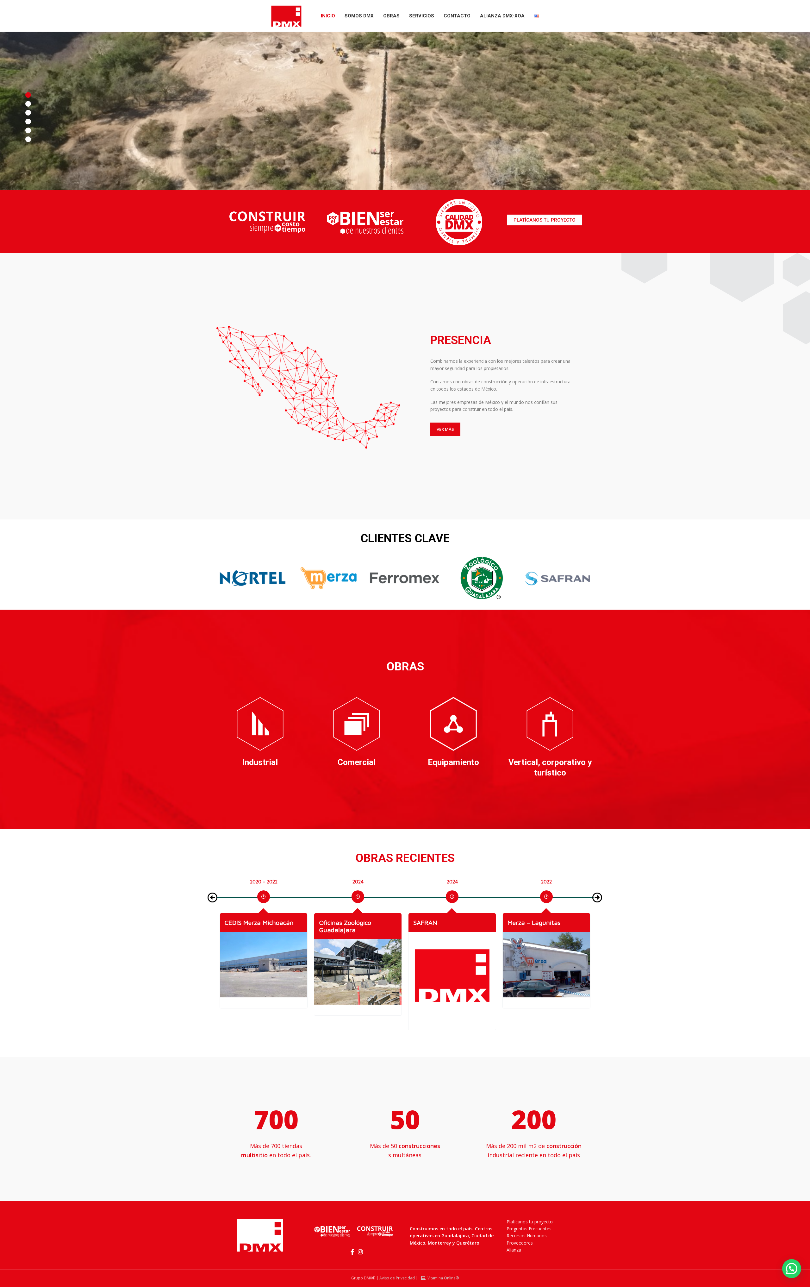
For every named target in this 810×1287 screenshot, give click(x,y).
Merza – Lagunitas (439, 922)
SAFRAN (331, 922)
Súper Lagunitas (531, 922)
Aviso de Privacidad (397, 1278)
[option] (263, 894)
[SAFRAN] (358, 975)
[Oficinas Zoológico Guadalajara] (263, 972)
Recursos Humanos (527, 1236)
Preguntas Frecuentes (529, 1229)
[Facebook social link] (352, 1252)
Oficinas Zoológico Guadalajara (251, 926)
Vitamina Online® (443, 1278)
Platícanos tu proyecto (530, 1222)
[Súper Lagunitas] (546, 964)
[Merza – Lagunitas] (452, 964)
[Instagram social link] (360, 1252)
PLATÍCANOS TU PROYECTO (545, 220)
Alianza (514, 1250)
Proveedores (520, 1243)
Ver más (445, 429)
